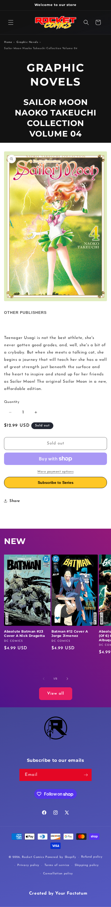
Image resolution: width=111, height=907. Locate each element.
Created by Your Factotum (58, 893)
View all (55, 694)
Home (8, 42)
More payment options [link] (55, 471)
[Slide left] (44, 679)
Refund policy (91, 856)
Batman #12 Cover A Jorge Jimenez (69, 633)
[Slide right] (67, 679)
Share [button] (14, 501)
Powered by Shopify (60, 857)
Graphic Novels (27, 42)
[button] (11, 22)
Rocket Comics (33, 857)
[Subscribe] (86, 775)
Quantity (11, 402)
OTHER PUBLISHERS (25, 312)
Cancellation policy (58, 873)
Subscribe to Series (56, 482)
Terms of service (57, 865)
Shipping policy (87, 865)
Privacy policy (28, 865)
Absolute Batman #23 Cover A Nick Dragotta (24, 633)
